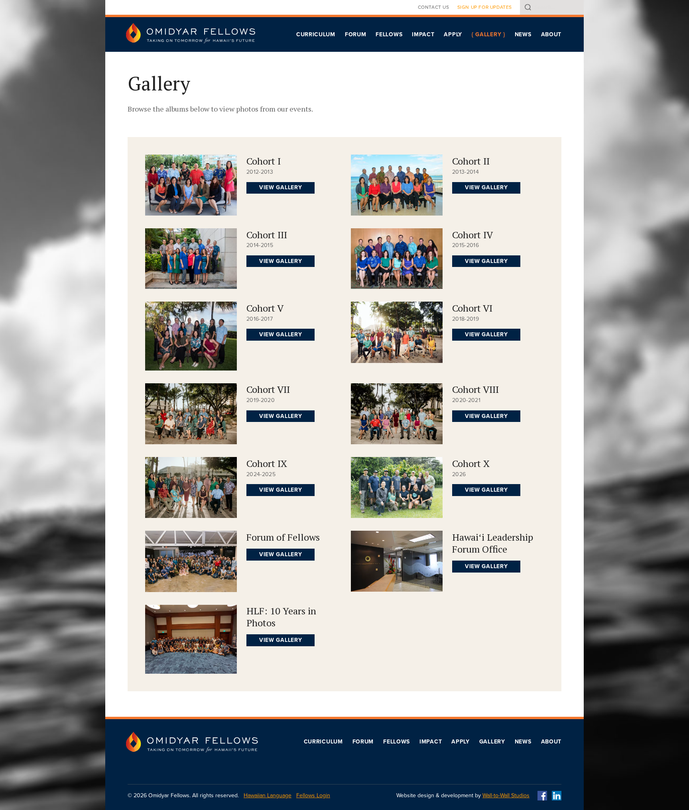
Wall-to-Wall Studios (506, 795)
